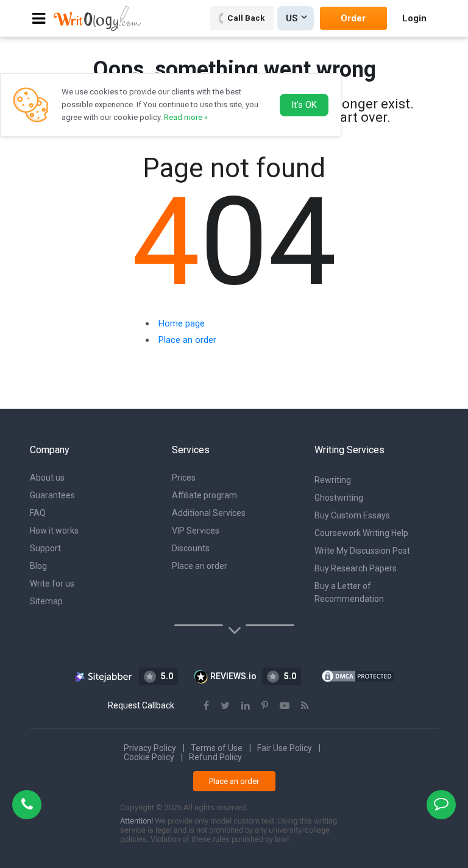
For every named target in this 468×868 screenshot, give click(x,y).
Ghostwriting (338, 498)
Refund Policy (215, 757)
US (292, 18)
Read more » (186, 117)
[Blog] (305, 705)
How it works (54, 530)
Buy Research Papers (355, 568)
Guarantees (52, 495)
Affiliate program (204, 495)
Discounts (191, 548)
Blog (38, 566)
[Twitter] (225, 705)
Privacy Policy (150, 748)
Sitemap (46, 601)
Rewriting (332, 480)
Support (45, 548)
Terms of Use (217, 748)
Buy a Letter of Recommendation (349, 592)
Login (414, 18)
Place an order (187, 339)
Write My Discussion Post (362, 551)
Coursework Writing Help (361, 533)
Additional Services (209, 513)
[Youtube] (284, 705)
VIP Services (195, 530)
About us (47, 477)
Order (353, 18)
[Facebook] (206, 705)
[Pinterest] (264, 705)
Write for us (52, 583)
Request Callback (141, 705)
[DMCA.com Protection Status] (358, 675)
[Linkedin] (245, 705)
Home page (181, 323)
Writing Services (349, 450)
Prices (184, 477)
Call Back (245, 18)
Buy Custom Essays (352, 515)
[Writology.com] (97, 17)
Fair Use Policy (284, 748)
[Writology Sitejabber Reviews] (103, 676)
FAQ (38, 513)
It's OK (304, 104)
